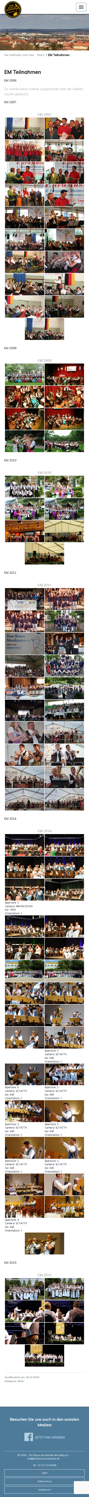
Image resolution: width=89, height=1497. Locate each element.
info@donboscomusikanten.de (43, 1458)
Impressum (44, 1489)
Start (40, 55)
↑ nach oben (77, 1484)
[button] (81, 7)
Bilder (20, 1381)
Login (45, 1472)
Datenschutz (44, 1481)
